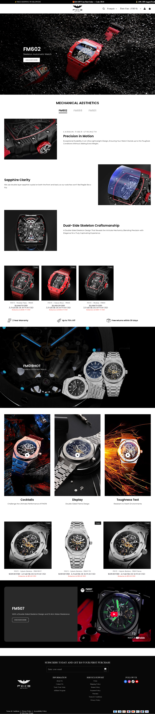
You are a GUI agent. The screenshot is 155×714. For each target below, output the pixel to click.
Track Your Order (59, 687)
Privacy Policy (95, 700)
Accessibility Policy (40, 711)
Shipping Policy (95, 684)
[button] (104, 9)
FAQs (95, 681)
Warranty (95, 694)
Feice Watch (29, 713)
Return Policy (95, 687)
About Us (60, 681)
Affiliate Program (59, 690)
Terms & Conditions (95, 697)
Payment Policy (95, 690)
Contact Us (59, 684)
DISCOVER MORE (32, 60)
